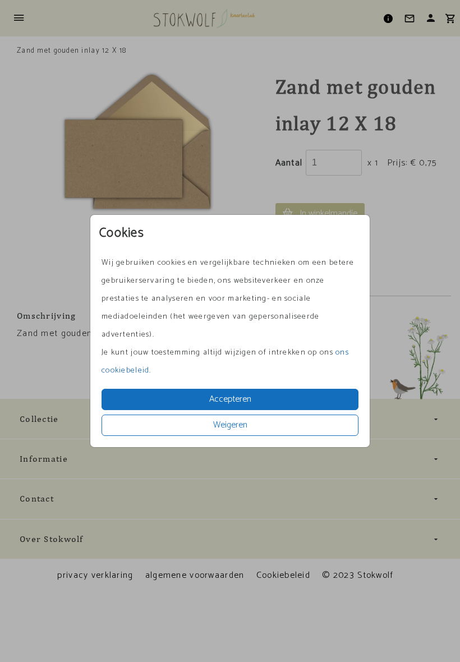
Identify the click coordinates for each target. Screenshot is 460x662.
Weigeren (230, 425)
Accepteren (230, 399)
